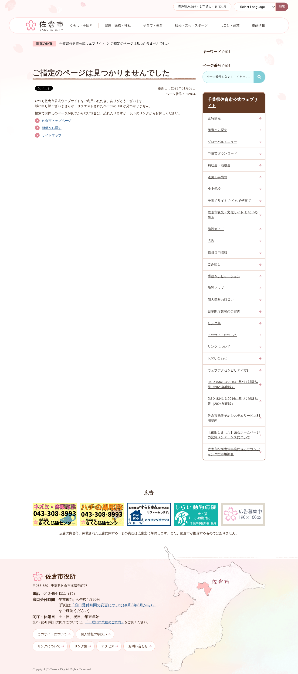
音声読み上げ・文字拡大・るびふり (202, 6)
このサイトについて (222, 335)
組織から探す (51, 128)
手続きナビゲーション (224, 276)
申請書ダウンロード (222, 153)
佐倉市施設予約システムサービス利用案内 (234, 418)
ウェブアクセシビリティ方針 (229, 370)
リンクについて (219, 346)
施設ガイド (216, 229)
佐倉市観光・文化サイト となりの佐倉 (232, 214)
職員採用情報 (217, 252)
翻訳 (282, 6)
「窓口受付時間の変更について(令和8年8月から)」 (113, 605)
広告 (211, 241)
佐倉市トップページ (56, 120)
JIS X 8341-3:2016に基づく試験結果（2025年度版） (233, 384)
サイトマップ (51, 135)
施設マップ (216, 288)
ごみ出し (214, 264)
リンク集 (214, 323)
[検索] (259, 77)
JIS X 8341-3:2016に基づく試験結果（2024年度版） (233, 401)
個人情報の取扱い (221, 299)
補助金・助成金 (219, 165)
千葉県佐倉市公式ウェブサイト (82, 43)
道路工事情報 (217, 177)
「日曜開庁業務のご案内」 (104, 622)
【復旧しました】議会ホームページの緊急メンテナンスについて (234, 434)
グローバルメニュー (222, 142)
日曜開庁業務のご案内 (224, 311)
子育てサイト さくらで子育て (229, 200)
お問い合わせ (217, 358)
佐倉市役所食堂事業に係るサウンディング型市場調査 (234, 451)
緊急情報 (214, 118)
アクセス (107, 646)
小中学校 (214, 189)
